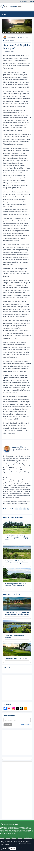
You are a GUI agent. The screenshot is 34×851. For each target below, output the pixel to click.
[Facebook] (16, 508)
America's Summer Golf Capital (16, 659)
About (2, 838)
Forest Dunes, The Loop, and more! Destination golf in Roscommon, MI (17, 614)
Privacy (14, 838)
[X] (24, 508)
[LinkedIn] (20, 508)
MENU (3, 14)
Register (32, 1)
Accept (13, 848)
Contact (8, 838)
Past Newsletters (26, 724)
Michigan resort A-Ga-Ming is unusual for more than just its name (17, 562)
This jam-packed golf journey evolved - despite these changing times (16, 538)
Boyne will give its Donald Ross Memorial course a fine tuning (15, 585)
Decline (4, 848)
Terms (20, 838)
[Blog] (28, 508)
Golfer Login (24, 1)
